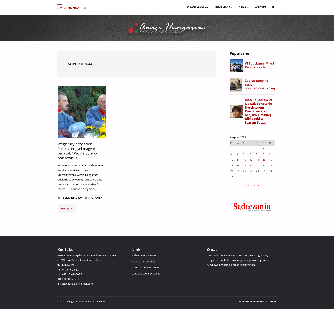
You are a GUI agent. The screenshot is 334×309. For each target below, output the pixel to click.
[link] (273, 7)
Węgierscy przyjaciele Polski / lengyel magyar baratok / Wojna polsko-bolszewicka (77, 150)
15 (264, 159)
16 (270, 159)
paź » (256, 185)
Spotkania (95, 197)
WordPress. (269, 301)
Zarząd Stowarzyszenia (146, 273)
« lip (248, 185)
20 (251, 165)
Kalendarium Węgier (144, 255)
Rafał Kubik (99, 301)
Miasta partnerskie (143, 261)
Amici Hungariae (71, 8)
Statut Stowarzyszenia (145, 267)
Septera (254, 301)
